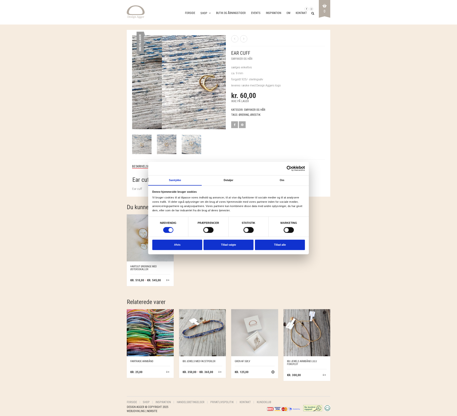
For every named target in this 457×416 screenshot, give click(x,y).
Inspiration (273, 13)
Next (224, 78)
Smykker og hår (241, 58)
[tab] (143, 166)
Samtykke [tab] (175, 180)
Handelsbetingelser (190, 402)
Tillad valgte (228, 244)
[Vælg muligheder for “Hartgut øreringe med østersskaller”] (167, 280)
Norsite (152, 411)
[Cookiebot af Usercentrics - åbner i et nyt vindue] (289, 168)
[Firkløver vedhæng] (234, 38)
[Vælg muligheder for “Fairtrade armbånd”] (167, 372)
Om (288, 13)
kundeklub (264, 402)
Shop (203, 13)
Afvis (177, 244)
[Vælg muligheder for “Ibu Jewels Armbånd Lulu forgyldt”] (324, 375)
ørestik (255, 114)
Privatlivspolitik (222, 402)
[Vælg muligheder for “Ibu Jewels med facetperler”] (220, 372)
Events (255, 13)
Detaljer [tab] (228, 180)
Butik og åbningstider (231, 13)
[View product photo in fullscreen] (219, 123)
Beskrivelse (140, 166)
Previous (134, 78)
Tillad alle (280, 244)
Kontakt (301, 13)
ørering (244, 114)
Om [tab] (282, 180)
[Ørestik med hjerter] (243, 38)
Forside (190, 13)
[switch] (208, 231)
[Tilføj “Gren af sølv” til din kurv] (273, 372)
